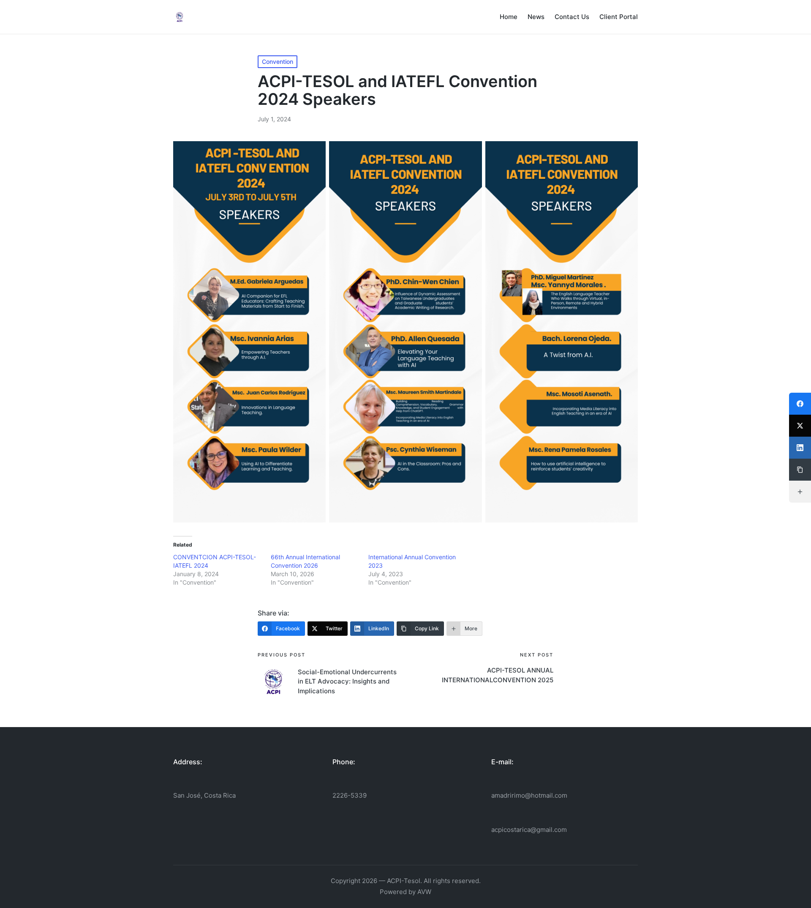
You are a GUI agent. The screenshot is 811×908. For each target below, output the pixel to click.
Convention (277, 61)
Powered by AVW (405, 892)
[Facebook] (800, 404)
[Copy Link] (800, 470)
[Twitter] (800, 426)
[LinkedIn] (800, 448)
